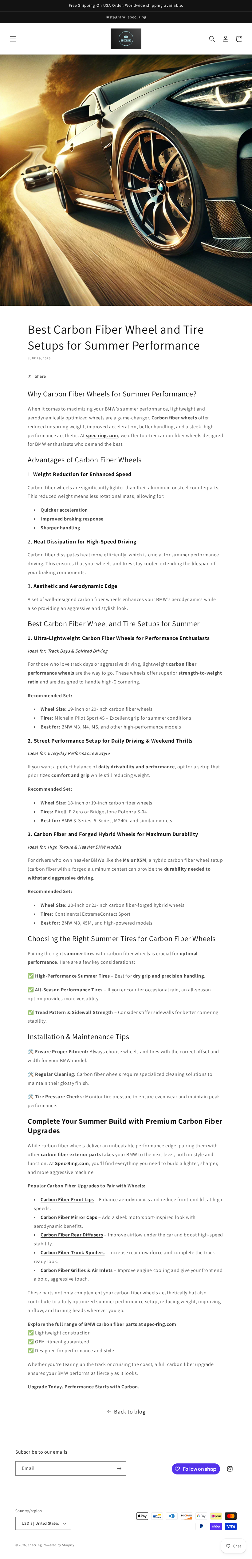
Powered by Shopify (58, 1545)
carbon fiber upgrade (190, 1364)
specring (35, 1545)
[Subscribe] (119, 1468)
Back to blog (129, 1411)
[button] (13, 39)
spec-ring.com (160, 1324)
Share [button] (40, 376)
